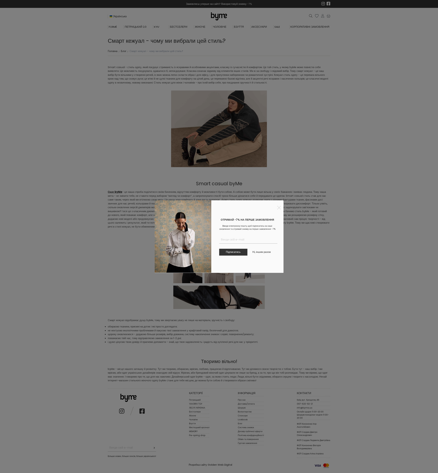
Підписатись (233, 252)
